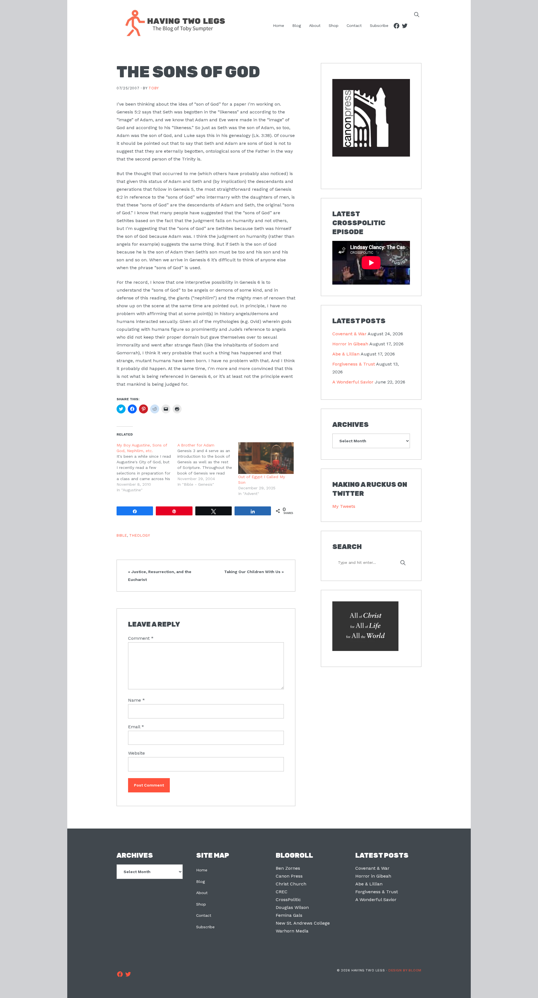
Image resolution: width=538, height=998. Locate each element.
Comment (141, 638)
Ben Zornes (288, 868)
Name (136, 700)
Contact (203, 915)
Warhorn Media (292, 931)
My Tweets (343, 506)
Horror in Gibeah (350, 343)
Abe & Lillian (346, 354)
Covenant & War (349, 333)
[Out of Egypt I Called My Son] (265, 458)
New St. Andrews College (303, 923)
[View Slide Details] (371, 118)
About (202, 892)
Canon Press (289, 876)
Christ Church (291, 884)
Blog (200, 881)
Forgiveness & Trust (353, 364)
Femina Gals (289, 915)
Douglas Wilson (292, 907)
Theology (139, 535)
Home (201, 870)
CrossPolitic (288, 899)
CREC (281, 891)
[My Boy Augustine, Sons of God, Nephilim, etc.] (147, 467)
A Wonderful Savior (353, 382)
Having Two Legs (173, 22)
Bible (122, 535)
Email (136, 726)
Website (136, 753)
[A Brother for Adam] (207, 464)
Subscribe (205, 927)
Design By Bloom (404, 970)
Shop (201, 904)
